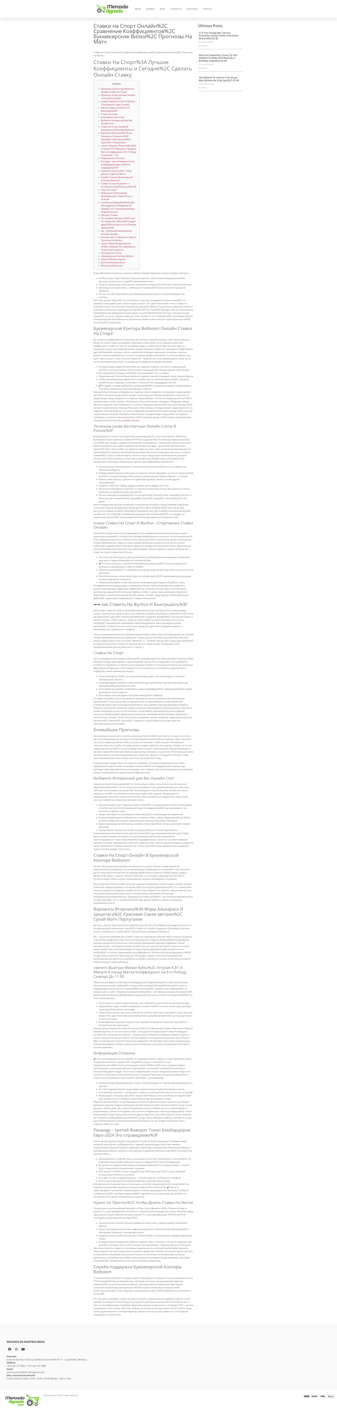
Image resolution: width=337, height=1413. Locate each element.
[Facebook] (10, 1349)
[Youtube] (23, 1349)
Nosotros (192, 8)
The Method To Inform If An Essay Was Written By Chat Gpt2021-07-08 (219, 79)
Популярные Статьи (111, 253)
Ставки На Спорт (109, 114)
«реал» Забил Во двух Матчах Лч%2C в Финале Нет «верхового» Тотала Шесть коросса (118, 246)
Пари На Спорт (108, 189)
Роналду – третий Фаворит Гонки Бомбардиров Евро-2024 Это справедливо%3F (117, 164)
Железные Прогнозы (111, 265)
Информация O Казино (113, 158)
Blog (162, 8)
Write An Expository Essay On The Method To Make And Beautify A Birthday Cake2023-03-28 (218, 58)
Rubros (150, 8)
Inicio (138, 8)
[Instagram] (16, 1349)
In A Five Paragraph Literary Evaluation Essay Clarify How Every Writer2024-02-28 (219, 35)
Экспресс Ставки (109, 215)
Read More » (203, 46)
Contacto (176, 8)
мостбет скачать (130, 420)
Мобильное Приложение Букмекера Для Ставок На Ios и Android (116, 196)
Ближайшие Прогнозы (112, 117)
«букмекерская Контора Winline (117, 256)
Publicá (207, 8)
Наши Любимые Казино (113, 259)
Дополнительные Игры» (113, 262)
